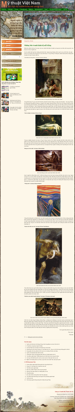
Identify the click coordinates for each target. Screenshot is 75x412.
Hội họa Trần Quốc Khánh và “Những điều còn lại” (37, 371)
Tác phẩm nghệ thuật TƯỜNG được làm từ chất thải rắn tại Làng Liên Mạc (43, 356)
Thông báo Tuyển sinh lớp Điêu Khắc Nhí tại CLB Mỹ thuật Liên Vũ (41, 354)
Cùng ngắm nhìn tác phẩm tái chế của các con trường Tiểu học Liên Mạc (15, 108)
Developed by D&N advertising (66, 406)
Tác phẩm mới (23, 9)
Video (46, 9)
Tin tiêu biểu (9, 65)
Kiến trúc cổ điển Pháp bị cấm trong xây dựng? (37, 369)
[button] (44, 35)
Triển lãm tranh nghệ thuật (32, 367)
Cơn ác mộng (30, 141)
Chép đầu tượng (30, 373)
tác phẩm (55, 178)
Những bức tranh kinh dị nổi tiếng (35, 337)
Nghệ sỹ (31, 9)
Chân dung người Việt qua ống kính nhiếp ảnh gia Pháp (39, 379)
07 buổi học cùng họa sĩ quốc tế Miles (15, 87)
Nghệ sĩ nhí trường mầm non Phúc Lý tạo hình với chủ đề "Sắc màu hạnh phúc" (44, 359)
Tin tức (16, 9)
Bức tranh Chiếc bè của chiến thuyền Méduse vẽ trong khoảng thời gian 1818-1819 (48, 317)
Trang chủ (4, 9)
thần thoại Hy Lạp (30, 288)
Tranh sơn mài (30, 378)
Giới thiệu (10, 9)
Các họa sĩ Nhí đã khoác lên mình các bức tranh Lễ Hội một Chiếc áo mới (42, 357)
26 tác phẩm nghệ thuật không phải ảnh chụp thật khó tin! (39, 364)
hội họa (33, 48)
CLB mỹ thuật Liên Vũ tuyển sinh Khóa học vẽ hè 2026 (15, 95)
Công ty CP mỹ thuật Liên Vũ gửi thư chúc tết (36, 366)
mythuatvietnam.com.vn (68, 400)
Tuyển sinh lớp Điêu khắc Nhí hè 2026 (35, 352)
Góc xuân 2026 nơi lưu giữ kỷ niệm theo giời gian (37, 374)
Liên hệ (65, 9)
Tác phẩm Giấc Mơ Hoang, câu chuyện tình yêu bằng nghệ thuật (40, 376)
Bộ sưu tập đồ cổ (11, 61)
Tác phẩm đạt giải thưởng (55, 9)
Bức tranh (37, 99)
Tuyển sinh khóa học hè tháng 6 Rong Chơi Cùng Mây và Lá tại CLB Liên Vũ (11, 83)
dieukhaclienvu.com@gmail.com (66, 402)
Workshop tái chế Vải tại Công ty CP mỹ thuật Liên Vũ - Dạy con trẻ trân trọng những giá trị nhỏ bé (15, 102)
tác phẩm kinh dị (67, 222)
